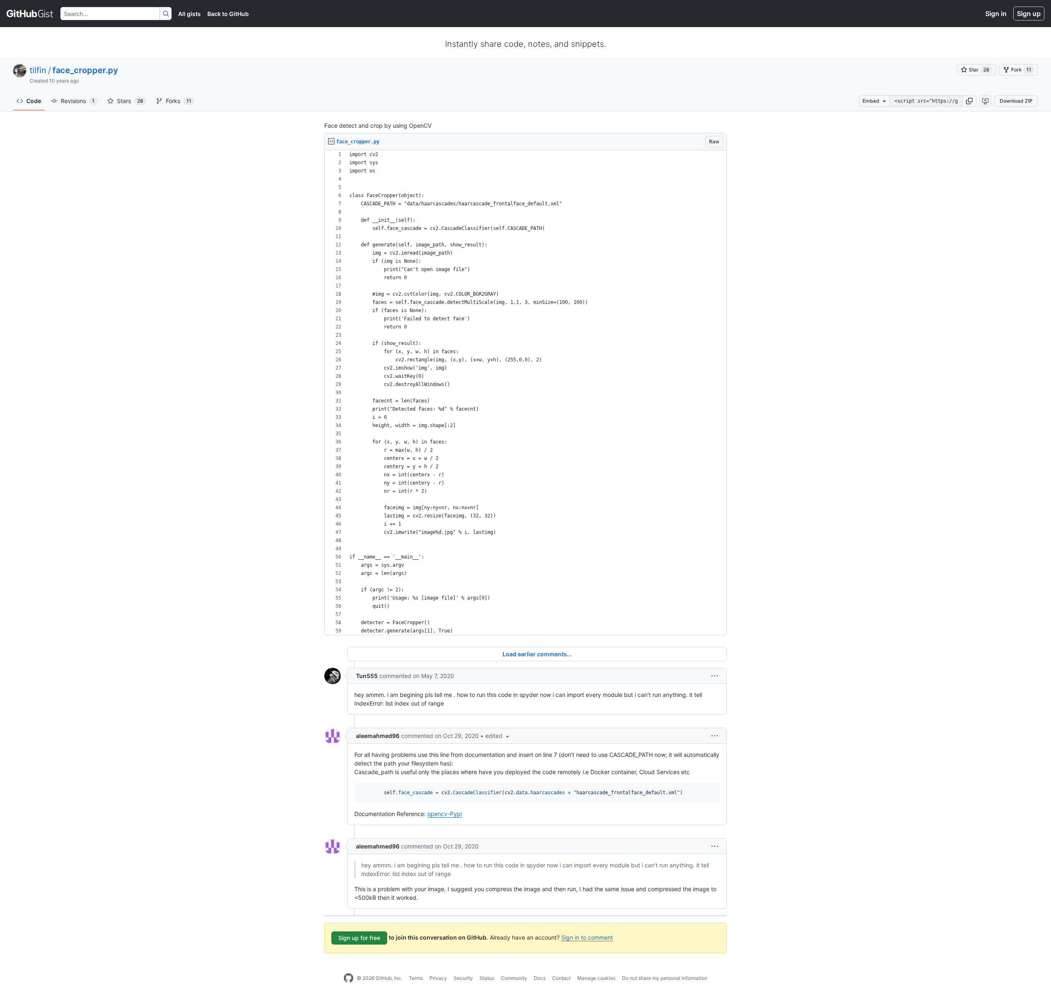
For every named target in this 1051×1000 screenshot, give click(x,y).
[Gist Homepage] (30, 13)
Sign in (996, 13)
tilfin (38, 70)
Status (487, 978)
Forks (178, 100)
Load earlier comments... (537, 654)
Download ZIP (1016, 101)
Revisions (77, 100)
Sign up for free (359, 937)
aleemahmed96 (377, 735)
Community (514, 978)
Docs (540, 978)
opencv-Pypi (444, 813)
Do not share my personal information (664, 978)
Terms (416, 978)
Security (463, 978)
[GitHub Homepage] (348, 978)
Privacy (438, 978)
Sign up (1029, 13)
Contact (561, 978)
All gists (189, 13)
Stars (130, 100)
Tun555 (367, 675)
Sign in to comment (587, 937)
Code (33, 100)
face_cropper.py (85, 70)
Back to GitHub (228, 13)
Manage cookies (596, 978)
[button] (969, 101)
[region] (525, 392)
